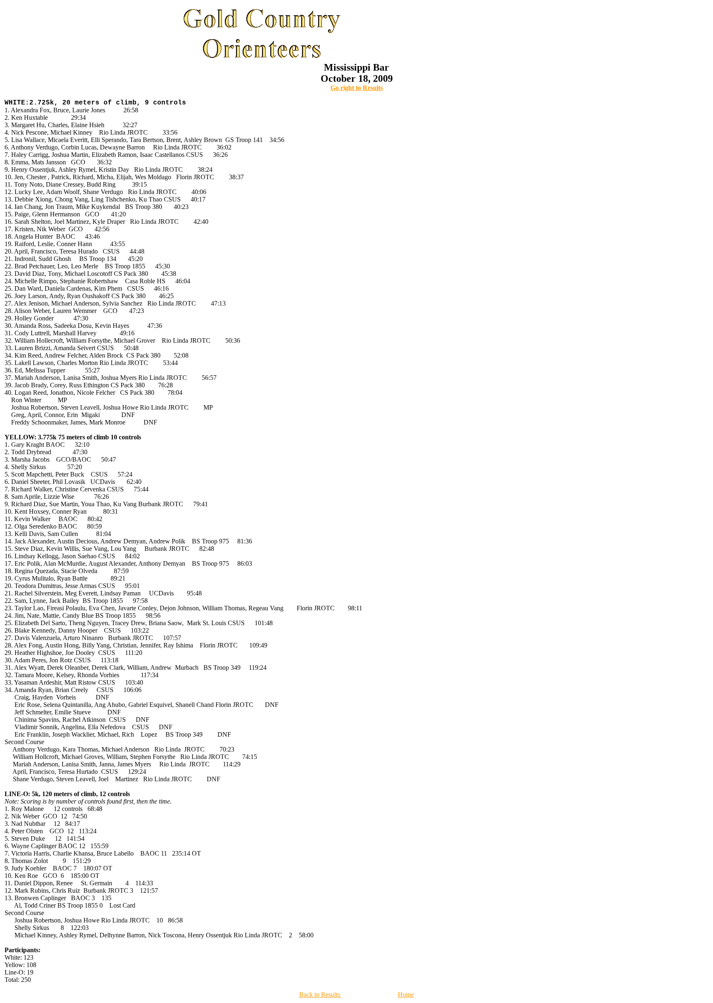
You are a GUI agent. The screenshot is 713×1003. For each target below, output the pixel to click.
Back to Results (320, 994)
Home (406, 994)
